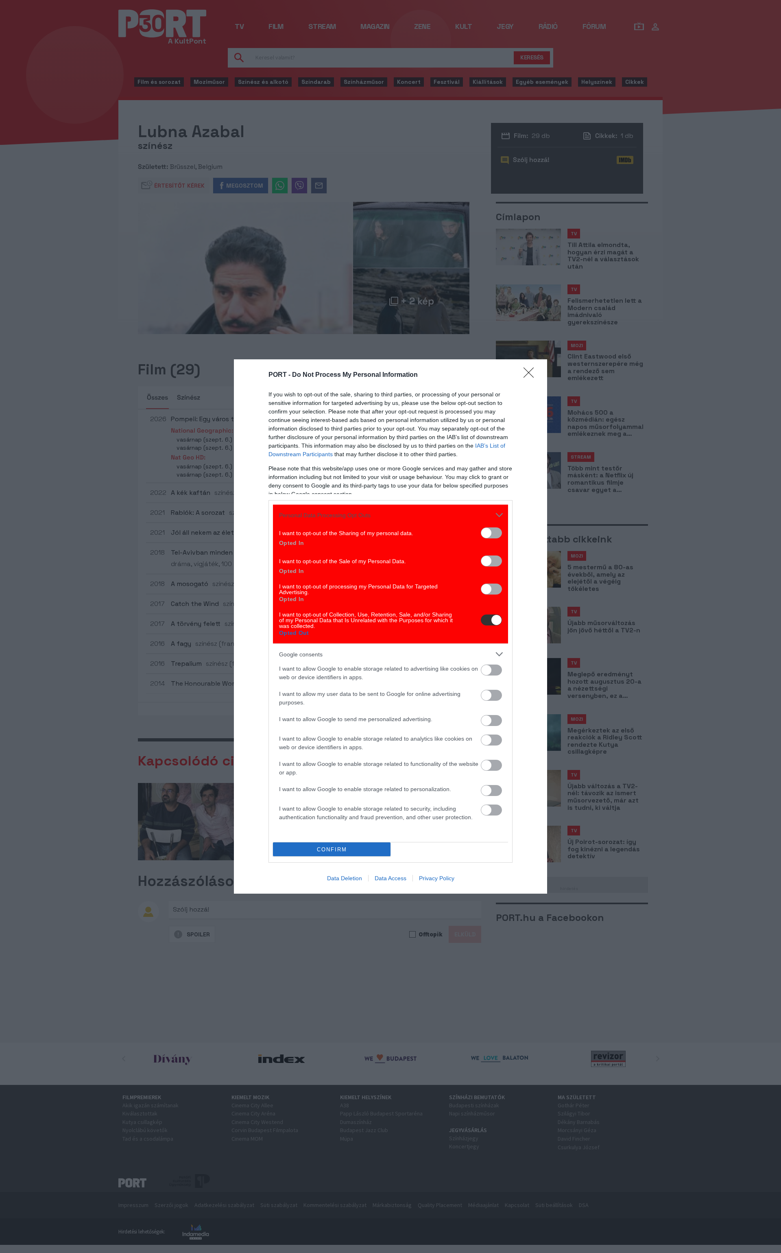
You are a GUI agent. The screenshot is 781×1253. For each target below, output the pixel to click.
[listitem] (390, 515)
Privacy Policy (436, 878)
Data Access (390, 878)
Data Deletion (344, 878)
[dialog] (390, 626)
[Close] (531, 375)
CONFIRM (332, 849)
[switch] (491, 532)
